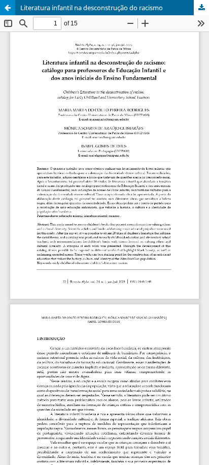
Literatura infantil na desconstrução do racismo (91, 7)
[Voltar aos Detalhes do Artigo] (7, 7)
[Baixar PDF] (201, 7)
